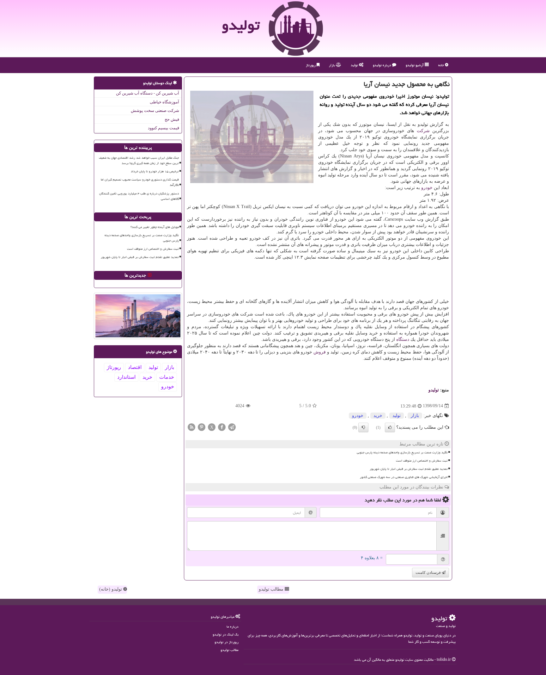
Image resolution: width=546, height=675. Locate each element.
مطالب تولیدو (272, 589)
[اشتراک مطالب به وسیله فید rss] (191, 426)
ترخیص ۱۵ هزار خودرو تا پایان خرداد (155, 171)
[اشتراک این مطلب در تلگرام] (232, 426)
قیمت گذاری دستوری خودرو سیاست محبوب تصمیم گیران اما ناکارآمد (140, 182)
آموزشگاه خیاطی (164, 102)
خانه (441, 65)
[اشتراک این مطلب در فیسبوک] (221, 426)
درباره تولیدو (382, 65)
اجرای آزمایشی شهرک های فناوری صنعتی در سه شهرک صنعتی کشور (404, 477)
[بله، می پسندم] (390, 427)
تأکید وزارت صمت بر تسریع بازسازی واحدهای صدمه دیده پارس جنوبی (402, 452)
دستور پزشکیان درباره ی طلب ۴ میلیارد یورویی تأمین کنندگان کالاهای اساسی (139, 196)
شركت (423, 130)
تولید (355, 65)
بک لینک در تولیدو (226, 634)
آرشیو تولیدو (415, 65)
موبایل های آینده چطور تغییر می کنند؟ (154, 227)
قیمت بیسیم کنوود (163, 128)
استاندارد (126, 377)
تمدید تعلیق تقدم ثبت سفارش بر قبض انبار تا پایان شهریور (409, 469)
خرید (377, 415)
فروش (319, 352)
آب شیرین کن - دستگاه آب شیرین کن (147, 93)
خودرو (427, 187)
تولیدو (241, 25)
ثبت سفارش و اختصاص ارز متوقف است (422, 460)
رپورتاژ (311, 65)
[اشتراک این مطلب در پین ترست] (201, 426)
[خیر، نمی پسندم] (363, 427)
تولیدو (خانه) (111, 589)
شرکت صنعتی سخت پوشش (155, 110)
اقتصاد (135, 367)
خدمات (166, 377)
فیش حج (172, 119)
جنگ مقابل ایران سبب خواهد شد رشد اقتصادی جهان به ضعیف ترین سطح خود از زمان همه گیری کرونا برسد (139, 160)
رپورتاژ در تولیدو (227, 642)
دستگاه (402, 339)
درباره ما (233, 626)
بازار (332, 65)
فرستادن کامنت (429, 572)
